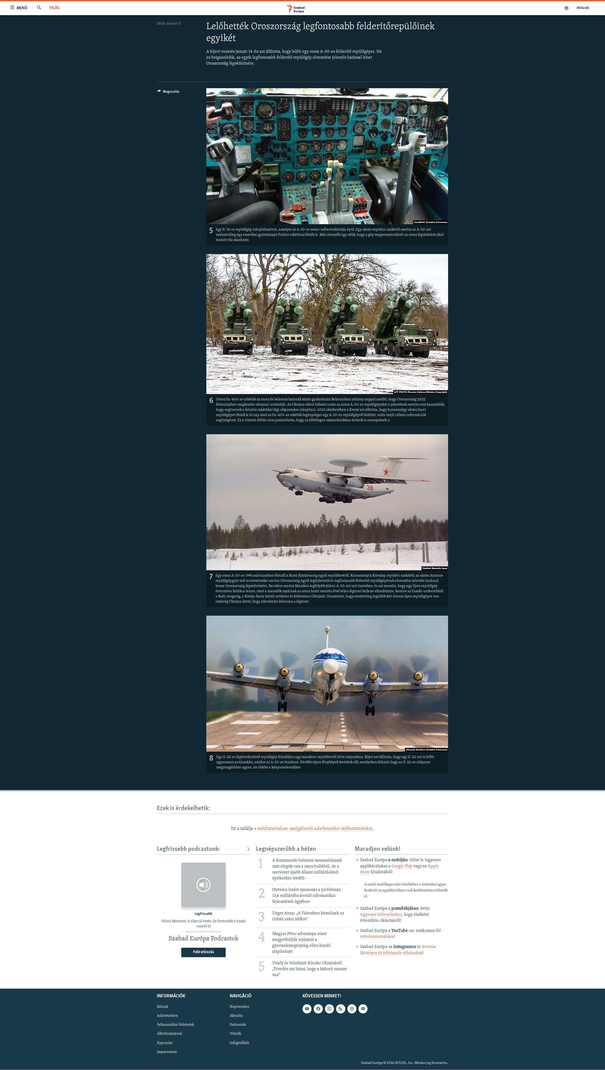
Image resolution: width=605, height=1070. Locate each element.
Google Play (401, 866)
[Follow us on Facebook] (318, 1008)
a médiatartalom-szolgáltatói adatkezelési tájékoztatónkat (313, 828)
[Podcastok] (566, 8)
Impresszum (167, 1052)
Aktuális (236, 1016)
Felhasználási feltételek (175, 1025)
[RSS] (340, 1008)
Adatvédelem (167, 1016)
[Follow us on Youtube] (306, 1008)
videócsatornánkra (377, 937)
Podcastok (238, 1025)
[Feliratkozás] (363, 1008)
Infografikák (239, 1043)
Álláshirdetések (169, 1034)
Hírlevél (583, 8)
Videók (235, 1034)
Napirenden (239, 1007)
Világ (54, 8)
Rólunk (162, 1007)
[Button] (168, 92)
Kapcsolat (165, 1043)
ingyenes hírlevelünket (381, 915)
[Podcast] (351, 1008)
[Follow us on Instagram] (329, 1008)
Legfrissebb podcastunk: (188, 849)
